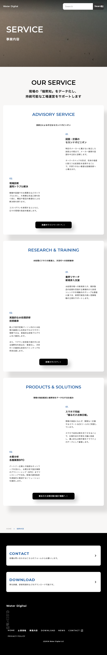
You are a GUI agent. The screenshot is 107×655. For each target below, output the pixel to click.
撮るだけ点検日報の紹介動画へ (52, 496)
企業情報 (22, 630)
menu (102, 6)
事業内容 (33, 630)
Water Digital (16, 606)
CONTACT (74, 630)
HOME (8, 529)
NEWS (61, 630)
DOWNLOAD (48, 630)
